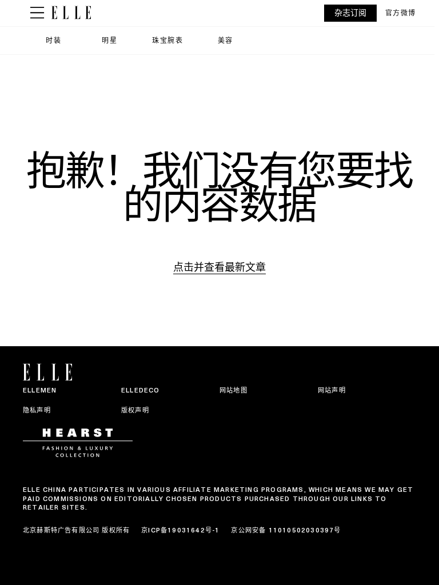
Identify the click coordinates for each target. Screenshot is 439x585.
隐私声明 (37, 410)
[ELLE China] (71, 13)
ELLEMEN (40, 390)
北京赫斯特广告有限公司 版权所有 (76, 530)
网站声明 (332, 390)
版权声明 (135, 410)
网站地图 (234, 390)
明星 (109, 40)
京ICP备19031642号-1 (180, 530)
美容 (225, 40)
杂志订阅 (350, 13)
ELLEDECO (140, 390)
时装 (53, 40)
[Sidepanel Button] (37, 13)
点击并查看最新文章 (219, 267)
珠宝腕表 (167, 40)
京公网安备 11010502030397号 (286, 530)
